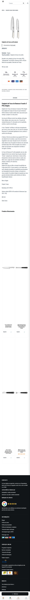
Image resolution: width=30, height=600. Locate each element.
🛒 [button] (11, 331)
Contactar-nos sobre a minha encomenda (10, 494)
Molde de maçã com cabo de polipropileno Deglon (22, 451)
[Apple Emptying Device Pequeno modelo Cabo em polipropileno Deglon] (21, 267)
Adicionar (16, 594)
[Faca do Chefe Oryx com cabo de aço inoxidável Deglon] (8, 267)
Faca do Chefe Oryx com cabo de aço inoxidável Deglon (8, 326)
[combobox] (15, 3)
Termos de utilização (6, 552)
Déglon (8, 91)
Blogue (3, 520)
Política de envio (5, 522)
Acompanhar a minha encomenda (9, 492)
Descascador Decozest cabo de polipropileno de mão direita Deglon (8, 451)
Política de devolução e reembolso (9, 527)
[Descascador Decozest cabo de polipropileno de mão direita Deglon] (8, 392)
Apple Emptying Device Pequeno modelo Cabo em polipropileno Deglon (22, 326)
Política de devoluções (6, 554)
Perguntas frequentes (6, 547)
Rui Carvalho (13, 45)
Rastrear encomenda (6, 550)
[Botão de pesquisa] (23, 3)
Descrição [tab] (15, 97)
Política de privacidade (7, 525)
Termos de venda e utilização (8, 529)
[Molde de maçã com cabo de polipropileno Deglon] (21, 392)
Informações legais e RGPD (7, 531)
